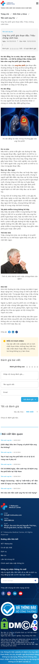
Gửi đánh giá (28, 399)
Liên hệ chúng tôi (7, 559)
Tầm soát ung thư (7, 31)
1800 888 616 (9, 520)
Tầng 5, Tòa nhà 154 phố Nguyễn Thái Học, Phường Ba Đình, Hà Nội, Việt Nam (20, 526)
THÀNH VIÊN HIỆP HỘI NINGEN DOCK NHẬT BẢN (16, 8)
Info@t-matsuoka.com (13, 515)
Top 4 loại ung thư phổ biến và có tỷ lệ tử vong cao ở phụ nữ (17, 458)
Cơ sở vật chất (6, 548)
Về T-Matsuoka (6, 544)
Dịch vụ (4, 551)
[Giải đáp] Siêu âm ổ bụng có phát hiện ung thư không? (19, 445)
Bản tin (3, 555)
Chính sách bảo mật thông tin (12, 563)
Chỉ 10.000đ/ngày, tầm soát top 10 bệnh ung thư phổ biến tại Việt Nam (19, 470)
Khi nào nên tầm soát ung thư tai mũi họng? (19, 493)
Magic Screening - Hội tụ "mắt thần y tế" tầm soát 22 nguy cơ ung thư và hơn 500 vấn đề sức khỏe (19, 482)
